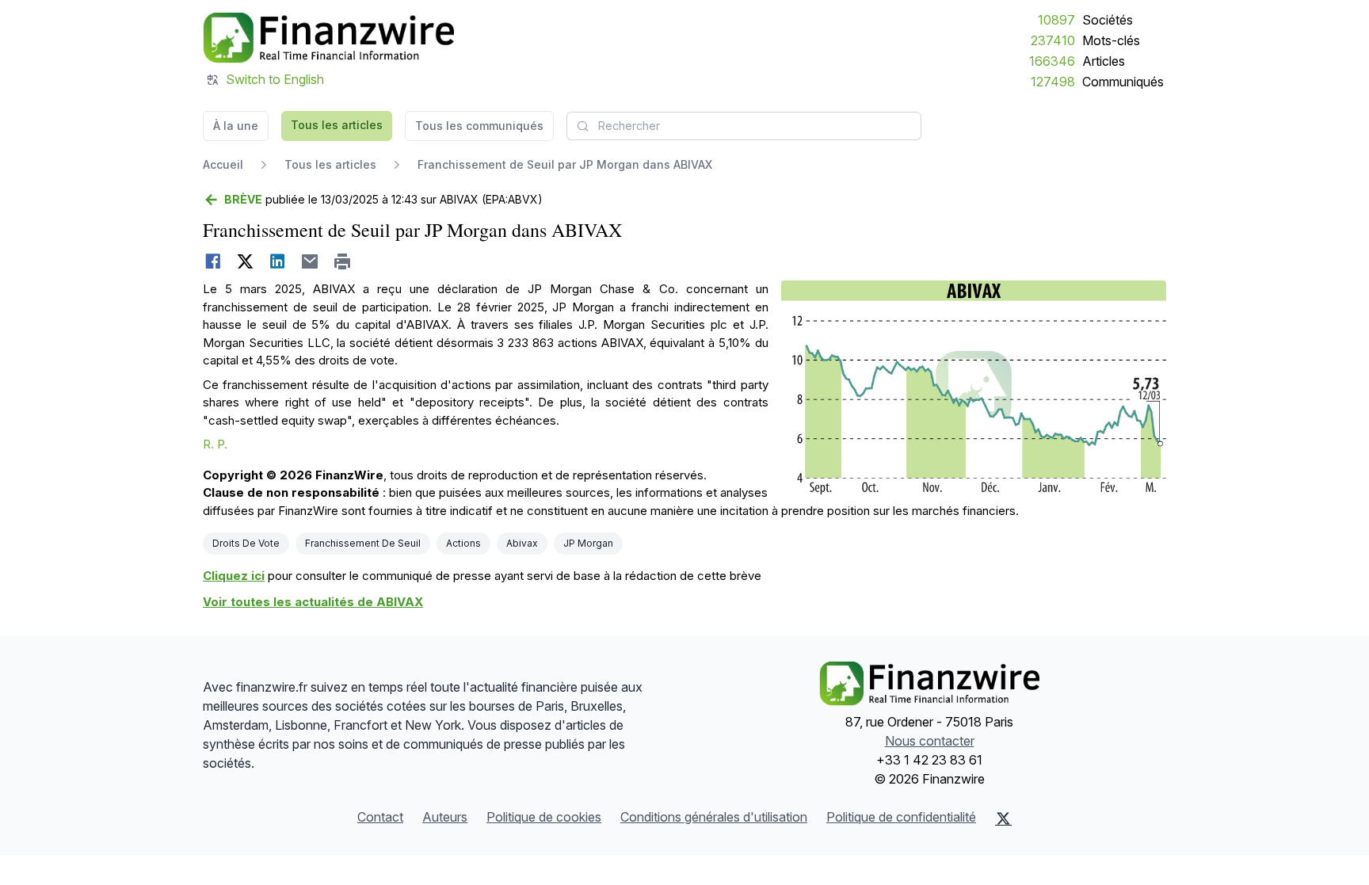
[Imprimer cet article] (343, 261)
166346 (1052, 61)
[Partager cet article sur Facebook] (213, 261)
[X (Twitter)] (1003, 818)
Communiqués (1123, 82)
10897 (1056, 20)
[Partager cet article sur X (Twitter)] (245, 261)
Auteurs (444, 817)
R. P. (215, 444)
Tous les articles (337, 125)
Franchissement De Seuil (363, 543)
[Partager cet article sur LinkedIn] (278, 261)
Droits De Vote (246, 543)
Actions (463, 543)
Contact (380, 817)
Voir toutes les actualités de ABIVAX (313, 601)
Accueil (223, 164)
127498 (1053, 82)
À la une (235, 125)
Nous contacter (929, 741)
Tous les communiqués (479, 125)
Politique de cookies (543, 817)
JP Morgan (588, 543)
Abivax (522, 543)
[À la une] (328, 38)
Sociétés (1107, 20)
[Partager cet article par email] (310, 261)
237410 (1053, 40)
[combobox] (743, 126)
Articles (1103, 61)
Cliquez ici (234, 575)
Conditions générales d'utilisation (713, 817)
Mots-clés (1111, 40)
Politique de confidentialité (901, 817)
